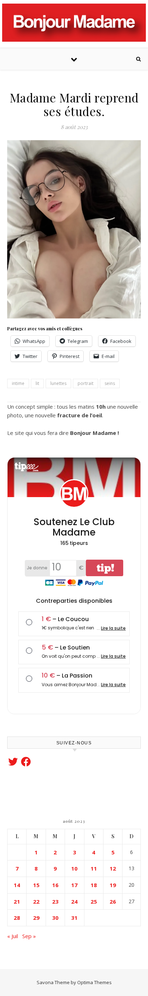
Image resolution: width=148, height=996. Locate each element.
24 (74, 901)
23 (55, 901)
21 (17, 901)
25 (94, 901)
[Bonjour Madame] (74, 23)
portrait (85, 383)
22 (36, 901)
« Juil (12, 936)
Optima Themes (94, 982)
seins (110, 383)
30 (55, 917)
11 (94, 868)
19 (113, 885)
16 (55, 885)
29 (36, 917)
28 (17, 917)
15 (36, 885)
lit (37, 383)
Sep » (29, 936)
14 (17, 885)
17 (74, 885)
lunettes (58, 383)
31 (74, 917)
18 (94, 885)
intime (18, 383)
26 (113, 901)
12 (113, 868)
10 (74, 868)
